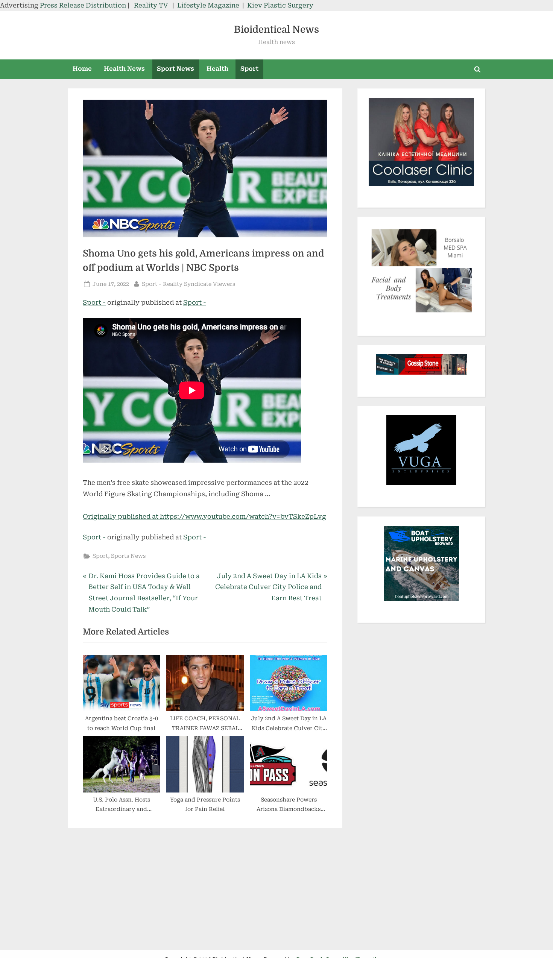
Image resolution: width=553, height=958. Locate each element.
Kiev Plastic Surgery (280, 5)
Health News (124, 68)
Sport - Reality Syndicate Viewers (188, 284)
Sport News (175, 68)
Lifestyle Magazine (208, 5)
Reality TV (150, 5)
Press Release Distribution (84, 5)
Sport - (94, 302)
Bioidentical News (276, 29)
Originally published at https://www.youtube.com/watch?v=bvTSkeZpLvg (204, 516)
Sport (249, 68)
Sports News (128, 556)
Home (82, 68)
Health (217, 68)
